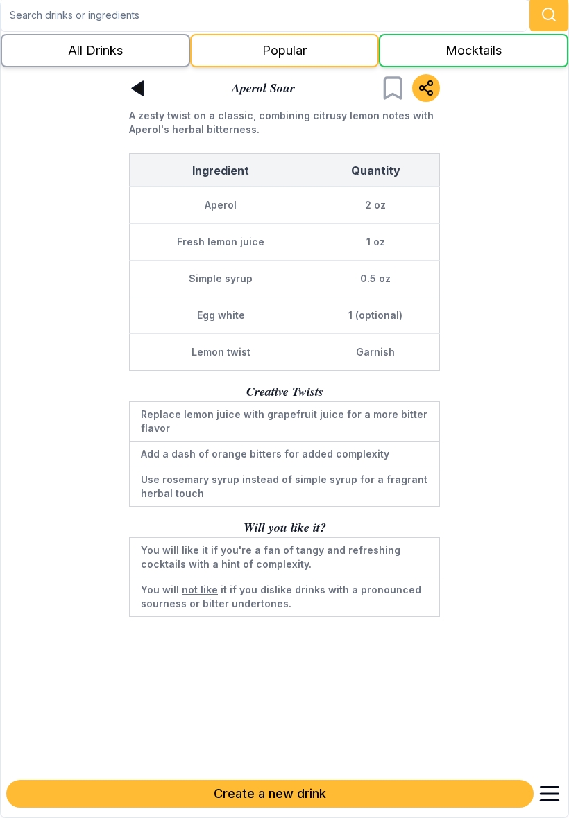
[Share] (426, 88)
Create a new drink (270, 793)
